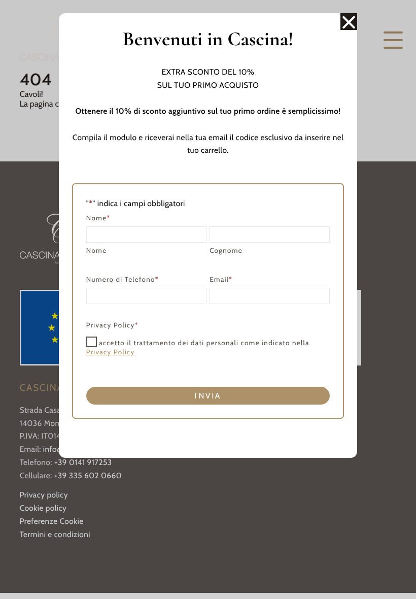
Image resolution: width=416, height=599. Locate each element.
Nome (96, 251)
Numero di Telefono (122, 280)
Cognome (226, 251)
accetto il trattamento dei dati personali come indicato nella (197, 348)
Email (221, 280)
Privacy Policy (110, 352)
